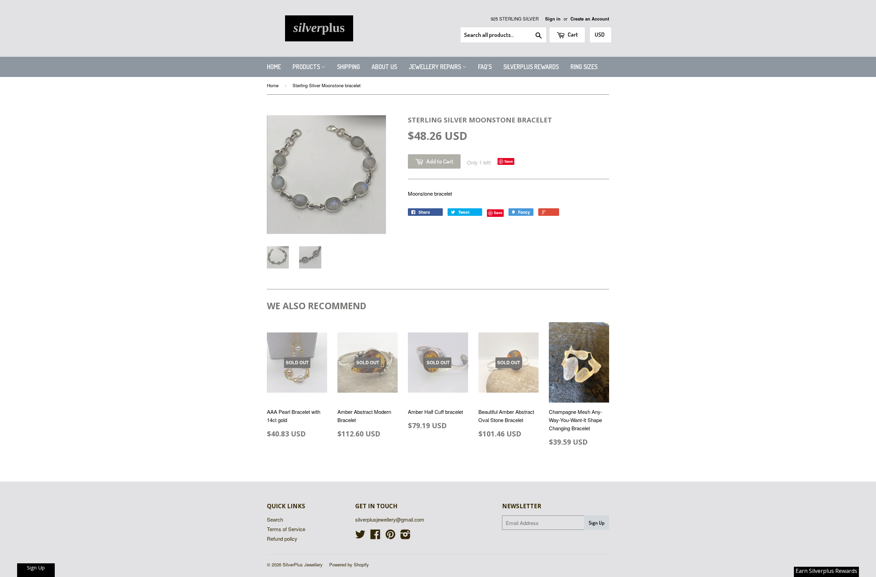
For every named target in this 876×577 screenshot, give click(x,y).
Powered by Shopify (349, 564)
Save (508, 161)
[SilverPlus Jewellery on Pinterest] (390, 536)
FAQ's (485, 66)
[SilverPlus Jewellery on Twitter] (360, 536)
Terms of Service (286, 529)
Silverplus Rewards (531, 66)
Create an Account (589, 19)
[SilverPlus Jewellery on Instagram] (405, 536)
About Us (384, 66)
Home (274, 66)
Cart (572, 34)
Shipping (348, 66)
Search (275, 519)
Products (307, 66)
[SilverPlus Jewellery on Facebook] (375, 536)
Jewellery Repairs (435, 66)
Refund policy (282, 538)
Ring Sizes (583, 66)
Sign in (553, 19)
